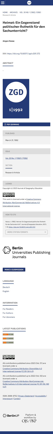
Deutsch (6, 287)
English (6, 291)
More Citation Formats (17, 232)
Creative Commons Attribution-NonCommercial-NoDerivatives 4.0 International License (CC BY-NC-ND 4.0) (26, 384)
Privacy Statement (26, 396)
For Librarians (9, 317)
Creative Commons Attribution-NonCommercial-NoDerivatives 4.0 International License (22, 202)
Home (5, 12)
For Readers (8, 309)
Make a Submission (14, 269)
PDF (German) (12, 124)
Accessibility (40, 396)
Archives (14, 12)
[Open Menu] (2, 2)
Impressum (8, 398)
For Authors (8, 313)
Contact (17, 398)
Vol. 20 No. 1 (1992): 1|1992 (30, 12)
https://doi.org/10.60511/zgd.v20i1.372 (23, 53)
